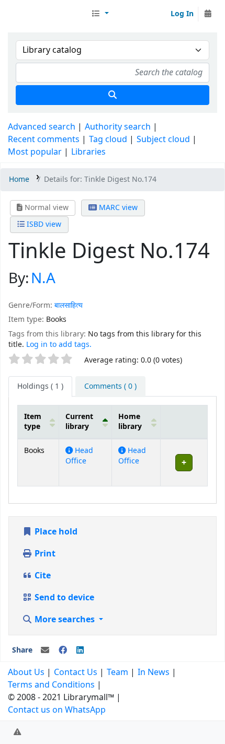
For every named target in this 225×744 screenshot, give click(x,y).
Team (117, 672)
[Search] (112, 95)
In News (154, 672)
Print (43, 554)
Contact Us (75, 672)
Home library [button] (130, 421)
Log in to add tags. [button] (59, 344)
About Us (26, 672)
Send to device (63, 597)
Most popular (35, 152)
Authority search (118, 127)
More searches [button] (64, 619)
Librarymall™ (47, 14)
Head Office (79, 455)
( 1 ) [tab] (40, 386)
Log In (182, 13)
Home (19, 179)
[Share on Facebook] (63, 650)
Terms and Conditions (51, 685)
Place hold (54, 532)
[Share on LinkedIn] (80, 650)
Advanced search (41, 127)
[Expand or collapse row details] (183, 462)
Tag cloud (108, 139)
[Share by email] (45, 650)
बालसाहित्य (68, 305)
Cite (41, 575)
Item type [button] (32, 421)
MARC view (117, 207)
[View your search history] (208, 14)
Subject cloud (163, 139)
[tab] (110, 386)
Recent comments (44, 139)
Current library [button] (79, 421)
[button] (100, 14)
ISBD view (43, 224)
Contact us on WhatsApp (57, 710)
